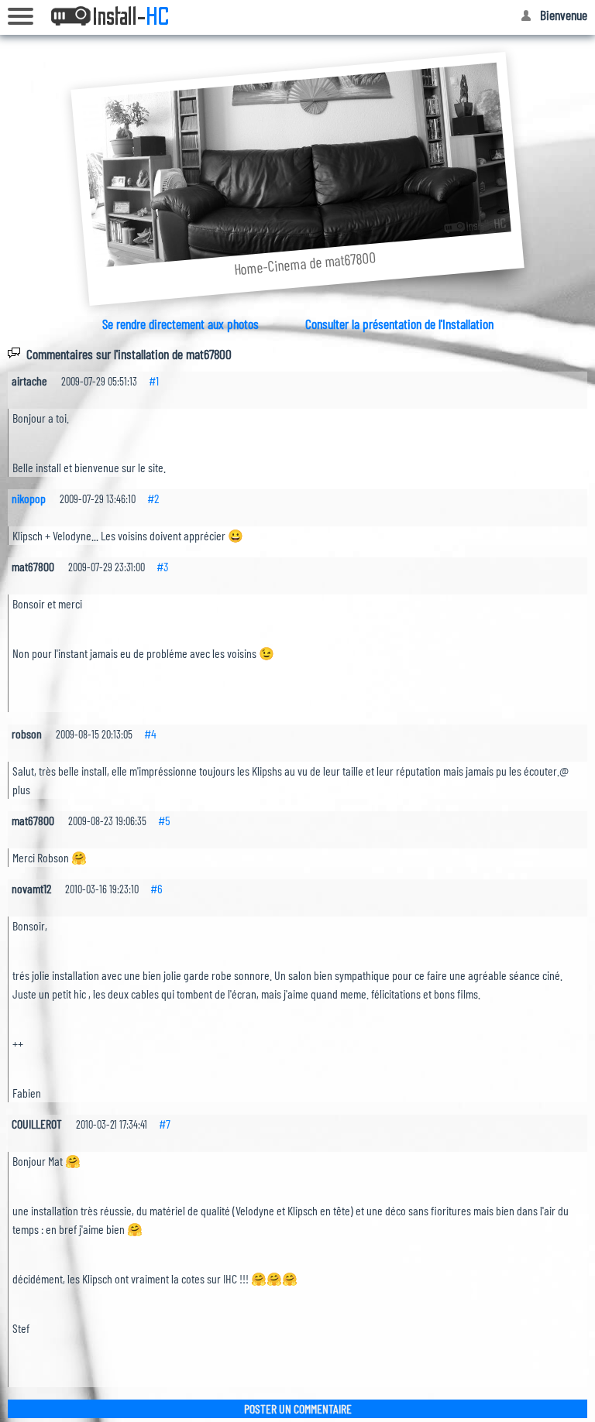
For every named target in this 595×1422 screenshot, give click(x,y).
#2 (153, 498)
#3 (162, 566)
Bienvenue (563, 14)
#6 (156, 888)
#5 (164, 820)
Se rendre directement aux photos (180, 323)
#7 (164, 1123)
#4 (150, 733)
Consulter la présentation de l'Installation (399, 323)
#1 (154, 380)
